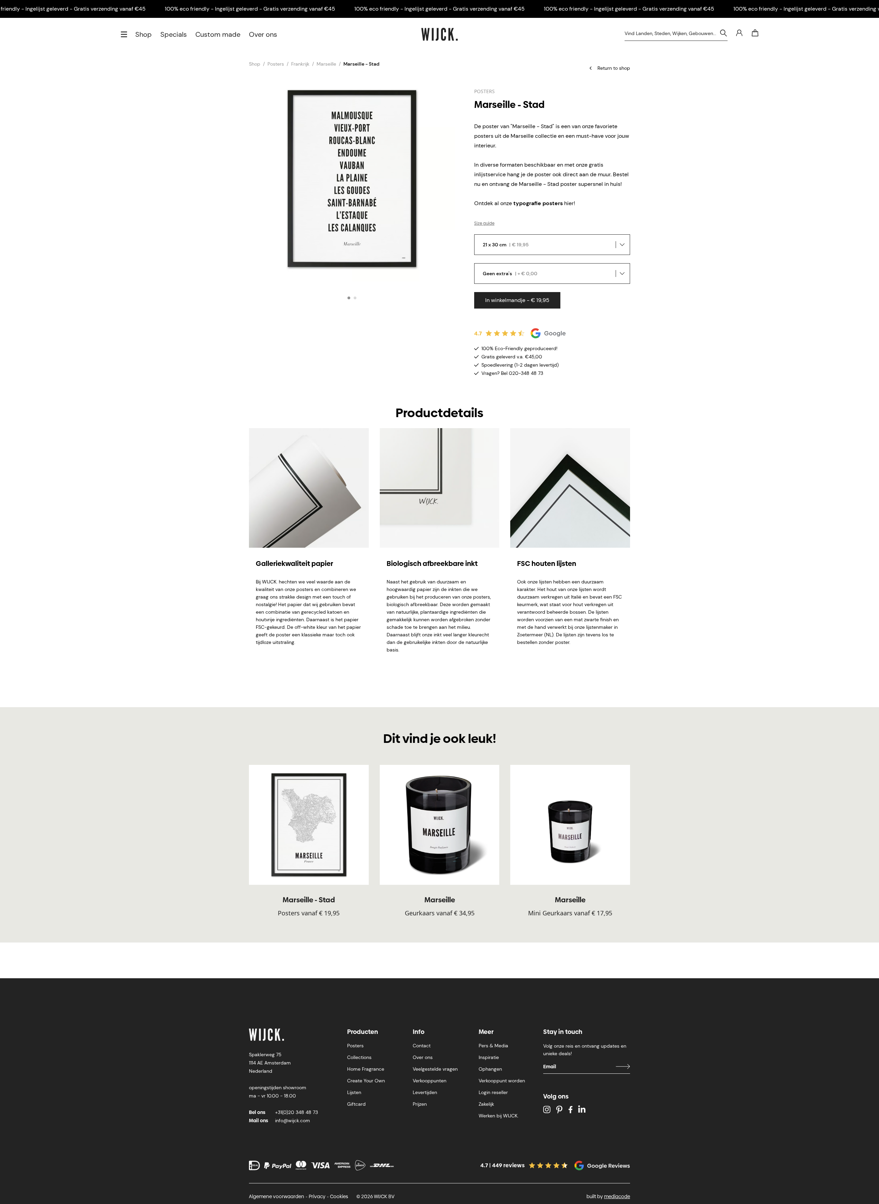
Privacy (317, 1196)
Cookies (339, 1196)
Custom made (217, 34)
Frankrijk (300, 64)
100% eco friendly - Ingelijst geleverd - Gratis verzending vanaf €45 (250, 8)
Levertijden (425, 1092)
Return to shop (613, 68)
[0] (755, 33)
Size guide (484, 223)
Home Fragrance (365, 1069)
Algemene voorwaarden (276, 1196)
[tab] (348, 298)
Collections (359, 1057)
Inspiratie (489, 1057)
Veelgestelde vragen (435, 1069)
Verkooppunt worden (502, 1081)
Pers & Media (493, 1046)
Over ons (263, 34)
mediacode (617, 1196)
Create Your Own (366, 1081)
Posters (275, 64)
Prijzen (420, 1104)
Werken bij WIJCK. (498, 1116)
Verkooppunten (429, 1081)
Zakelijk (486, 1104)
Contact (422, 1046)
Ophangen (490, 1069)
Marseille (326, 64)
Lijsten (354, 1092)
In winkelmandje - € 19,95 (517, 300)
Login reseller (493, 1092)
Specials (173, 34)
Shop (143, 34)
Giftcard (356, 1104)
